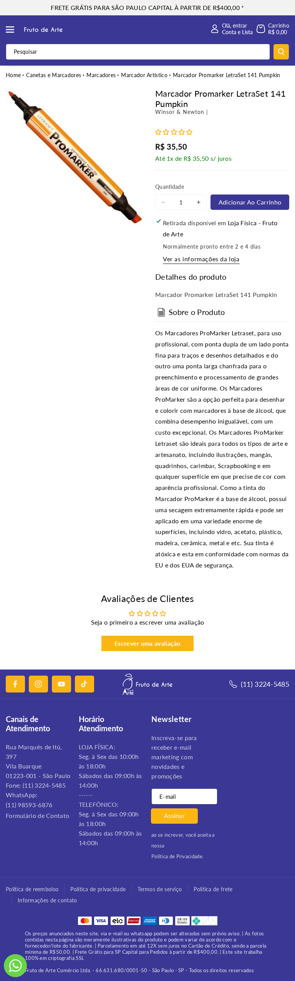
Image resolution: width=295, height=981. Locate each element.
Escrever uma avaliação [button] (147, 643)
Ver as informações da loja (201, 258)
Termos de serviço (160, 889)
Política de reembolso (32, 889)
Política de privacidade (98, 889)
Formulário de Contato (37, 815)
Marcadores (101, 75)
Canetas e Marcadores (53, 75)
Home (13, 75)
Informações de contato (47, 900)
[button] (14, 29)
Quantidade (169, 186)
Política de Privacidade (176, 856)
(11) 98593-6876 (29, 804)
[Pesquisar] (281, 51)
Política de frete (213, 889)
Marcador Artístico (144, 75)
